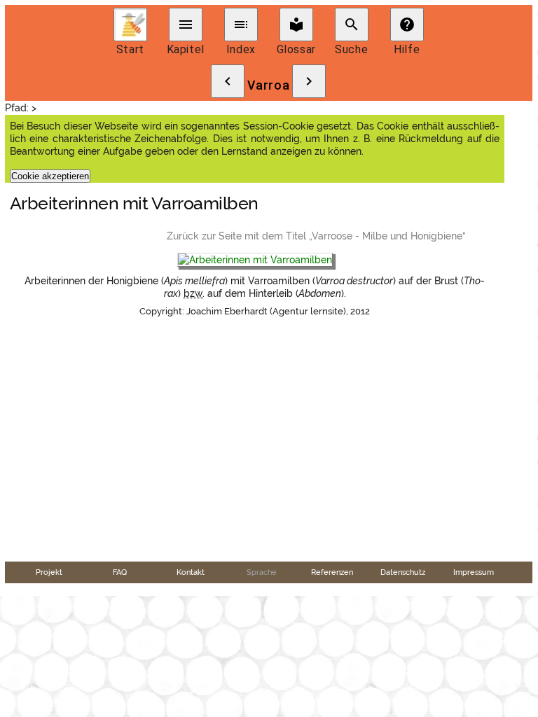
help (407, 24)
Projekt (49, 572)
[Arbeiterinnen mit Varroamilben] (255, 260)
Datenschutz (402, 572)
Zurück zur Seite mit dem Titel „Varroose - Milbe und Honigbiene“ (316, 236)
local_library (296, 24)
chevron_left (227, 81)
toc (241, 24)
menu (185, 24)
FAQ (120, 572)
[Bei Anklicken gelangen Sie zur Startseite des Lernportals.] (130, 24)
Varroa (268, 85)
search (351, 24)
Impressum (473, 572)
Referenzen (332, 572)
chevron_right (309, 81)
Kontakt (191, 572)
